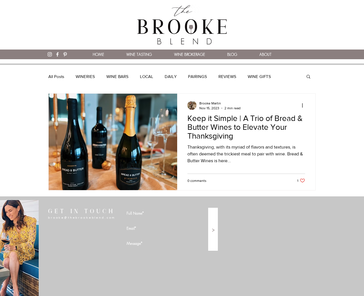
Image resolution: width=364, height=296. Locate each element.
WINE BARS (117, 76)
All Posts (56, 76)
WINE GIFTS (259, 76)
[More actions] (304, 105)
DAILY (171, 76)
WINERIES (85, 76)
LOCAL (146, 76)
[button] (308, 77)
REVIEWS (227, 76)
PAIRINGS (197, 76)
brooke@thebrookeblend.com (81, 217)
